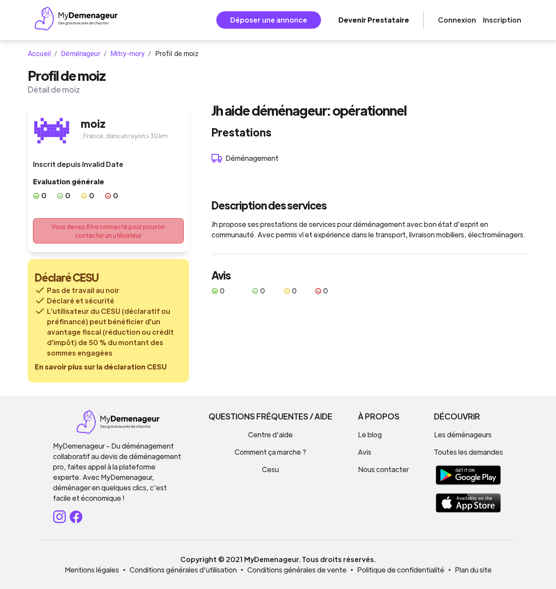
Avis (364, 451)
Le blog (370, 434)
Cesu (270, 469)
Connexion (457, 19)
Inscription (502, 19)
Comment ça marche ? (270, 451)
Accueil (39, 54)
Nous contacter (383, 469)
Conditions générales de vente (297, 569)
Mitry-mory (127, 54)
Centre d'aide (270, 434)
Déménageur (80, 54)
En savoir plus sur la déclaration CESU (101, 366)
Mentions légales (92, 569)
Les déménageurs (463, 434)
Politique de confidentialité (400, 569)
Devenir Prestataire (373, 19)
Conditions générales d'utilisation (183, 569)
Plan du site (473, 569)
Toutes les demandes (468, 451)
